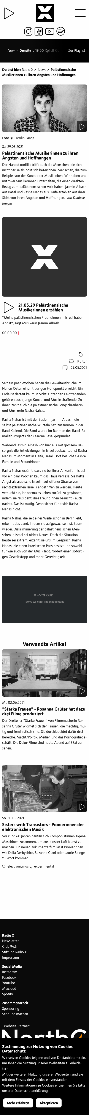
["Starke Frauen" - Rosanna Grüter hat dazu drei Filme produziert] (44, 673)
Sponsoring (10, 1009)
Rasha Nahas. (35, 411)
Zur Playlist (76, 50)
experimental (44, 866)
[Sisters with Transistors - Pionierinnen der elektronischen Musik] (44, 788)
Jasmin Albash (62, 420)
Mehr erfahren (18, 1103)
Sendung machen (15, 1014)
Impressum (10, 957)
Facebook (9, 978)
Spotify (7, 994)
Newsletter (10, 941)
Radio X (27, 70)
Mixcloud (9, 989)
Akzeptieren (49, 1103)
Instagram (9, 972)
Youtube (8, 983)
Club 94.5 (9, 947)
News (42, 70)
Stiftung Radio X (14, 952)
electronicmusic (19, 866)
